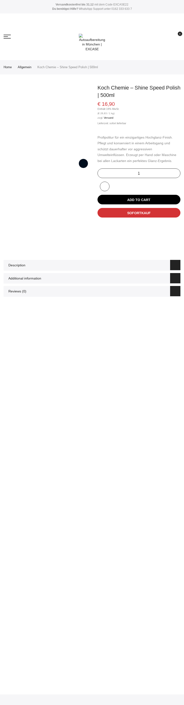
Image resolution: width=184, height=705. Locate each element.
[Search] (159, 37)
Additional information (24, 278)
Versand (108, 117)
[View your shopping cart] (176, 37)
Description (16, 265)
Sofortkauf (139, 213)
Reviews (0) (17, 291)
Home (8, 67)
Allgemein (24, 67)
